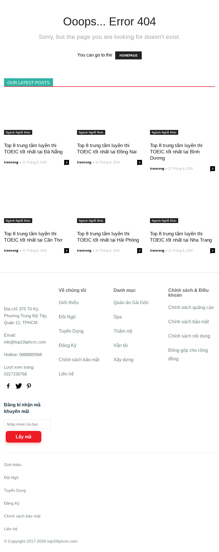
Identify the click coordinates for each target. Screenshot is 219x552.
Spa (117, 316)
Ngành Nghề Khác (18, 132)
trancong (11, 162)
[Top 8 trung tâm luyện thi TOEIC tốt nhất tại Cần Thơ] (36, 219)
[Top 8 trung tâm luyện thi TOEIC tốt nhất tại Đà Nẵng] (36, 131)
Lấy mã (23, 436)
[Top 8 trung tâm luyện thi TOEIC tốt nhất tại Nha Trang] (182, 219)
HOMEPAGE (128, 55)
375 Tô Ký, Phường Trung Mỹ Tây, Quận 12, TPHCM (25, 315)
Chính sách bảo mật (79, 359)
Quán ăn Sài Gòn (131, 302)
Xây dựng (123, 359)
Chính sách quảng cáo (191, 307)
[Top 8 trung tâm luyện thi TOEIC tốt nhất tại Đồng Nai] (109, 131)
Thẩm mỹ (122, 331)
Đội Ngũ (67, 316)
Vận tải (120, 345)
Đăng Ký (67, 345)
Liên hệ (66, 374)
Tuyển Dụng (71, 331)
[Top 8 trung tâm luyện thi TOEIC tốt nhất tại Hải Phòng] (109, 219)
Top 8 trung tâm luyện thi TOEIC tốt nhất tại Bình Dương (176, 152)
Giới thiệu (69, 302)
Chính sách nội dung (189, 336)
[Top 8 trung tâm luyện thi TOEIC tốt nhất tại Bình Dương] (182, 131)
